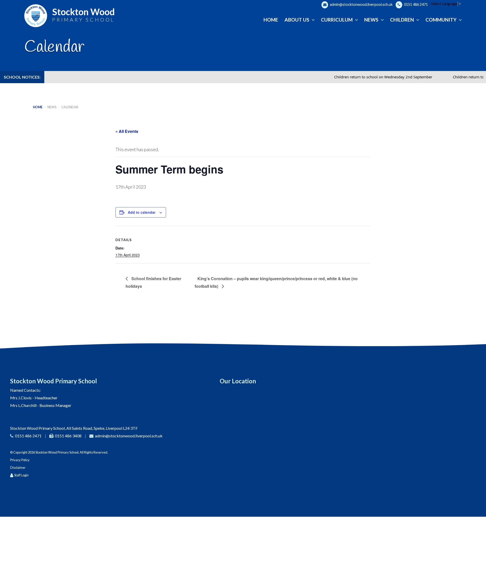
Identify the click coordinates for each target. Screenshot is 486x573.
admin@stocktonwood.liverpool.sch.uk (361, 4)
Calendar (69, 107)
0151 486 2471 (415, 4)
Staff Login (21, 475)
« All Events (126, 131)
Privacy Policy (20, 460)
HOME (38, 107)
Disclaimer (18, 467)
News (51, 107)
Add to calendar (141, 212)
